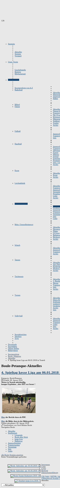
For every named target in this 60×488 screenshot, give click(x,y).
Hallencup (18, 441)
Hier (3, 417)
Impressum (45, 465)
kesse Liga (19, 439)
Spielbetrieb (12, 433)
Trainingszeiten (14, 445)
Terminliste (12, 447)
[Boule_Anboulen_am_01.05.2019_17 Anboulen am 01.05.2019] (24, 471)
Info (9, 449)
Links (10, 451)
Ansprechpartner (14, 443)
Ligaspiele (18, 435)
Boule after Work (21, 437)
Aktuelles (11, 431)
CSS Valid (45, 476)
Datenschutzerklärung (49, 473)
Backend (44, 471)
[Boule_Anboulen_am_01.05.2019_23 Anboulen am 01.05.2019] (24, 466)
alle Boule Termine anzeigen (12, 455)
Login (43, 469)
